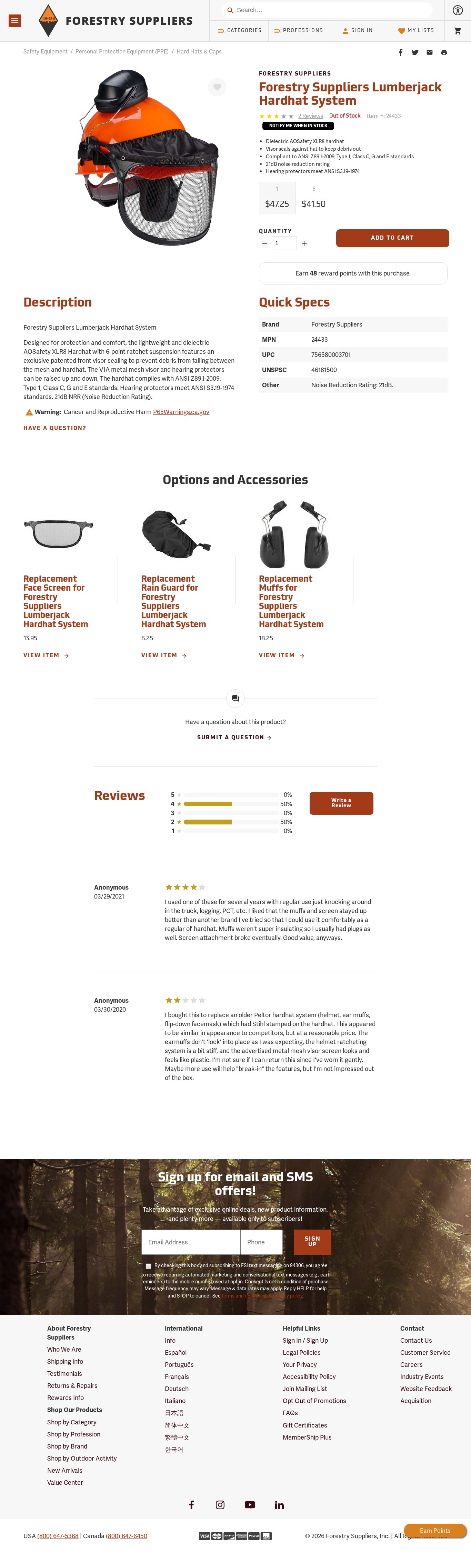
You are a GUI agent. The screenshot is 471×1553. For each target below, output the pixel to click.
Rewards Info (65, 1398)
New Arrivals (64, 1470)
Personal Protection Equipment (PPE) (122, 51)
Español (176, 1352)
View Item (42, 656)
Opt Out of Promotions (314, 1401)
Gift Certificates (305, 1425)
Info (170, 1340)
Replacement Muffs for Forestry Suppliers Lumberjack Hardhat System (291, 602)
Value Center (65, 1482)
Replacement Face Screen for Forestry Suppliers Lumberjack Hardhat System (55, 602)
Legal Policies (302, 1352)
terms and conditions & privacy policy (262, 1296)
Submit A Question (230, 738)
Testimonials (64, 1373)
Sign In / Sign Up (305, 1340)
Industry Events (422, 1377)
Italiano (175, 1401)
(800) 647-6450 (126, 1536)
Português (179, 1365)
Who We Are (64, 1349)
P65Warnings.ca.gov (181, 412)
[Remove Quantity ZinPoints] (264, 244)
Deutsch (177, 1389)
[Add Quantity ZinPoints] (304, 244)
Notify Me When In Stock (298, 126)
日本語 (174, 1413)
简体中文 (177, 1425)
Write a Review (341, 803)
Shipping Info (65, 1361)
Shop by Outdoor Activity (82, 1458)
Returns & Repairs (72, 1386)
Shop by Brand (67, 1446)
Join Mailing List (305, 1389)
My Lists (421, 30)
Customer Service (425, 1352)
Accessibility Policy (309, 1377)
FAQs (290, 1413)
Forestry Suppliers (295, 74)
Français (177, 1377)
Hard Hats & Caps (199, 51)
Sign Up (313, 1242)
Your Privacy (300, 1365)
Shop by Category (72, 1422)
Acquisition (415, 1401)
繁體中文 (177, 1437)
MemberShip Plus (307, 1437)
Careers (411, 1365)
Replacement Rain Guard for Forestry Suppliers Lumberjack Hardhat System (173, 602)
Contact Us (416, 1340)
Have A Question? (54, 428)
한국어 (174, 1449)
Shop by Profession (73, 1434)
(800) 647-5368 (58, 1536)
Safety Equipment (45, 51)
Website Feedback (426, 1389)
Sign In (362, 30)
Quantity (275, 231)
